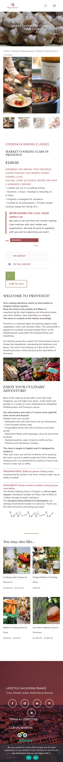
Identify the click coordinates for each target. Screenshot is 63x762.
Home (6, 51)
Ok (28, 757)
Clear (36, 245)
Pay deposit (19, 256)
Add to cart (16, 284)
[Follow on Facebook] (12, 703)
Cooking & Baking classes (23, 51)
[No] (59, 752)
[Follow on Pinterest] (49, 703)
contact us (31, 485)
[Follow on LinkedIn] (37, 703)
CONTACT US (15, 217)
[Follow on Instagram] (25, 703)
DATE (7, 241)
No (35, 757)
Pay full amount (22, 264)
